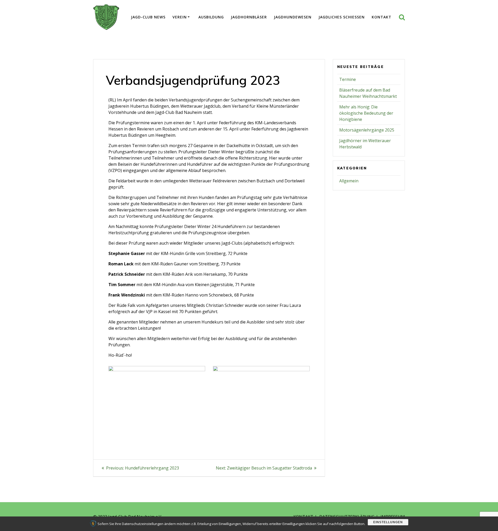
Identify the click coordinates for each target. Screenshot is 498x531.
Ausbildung (211, 17)
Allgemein (348, 181)
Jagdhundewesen (293, 17)
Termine (347, 79)
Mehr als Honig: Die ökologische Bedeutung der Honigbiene (366, 113)
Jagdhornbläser (249, 17)
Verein (179, 17)
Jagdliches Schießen (342, 17)
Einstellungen (388, 522)
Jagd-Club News (148, 17)
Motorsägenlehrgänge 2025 (366, 130)
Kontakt (381, 17)
